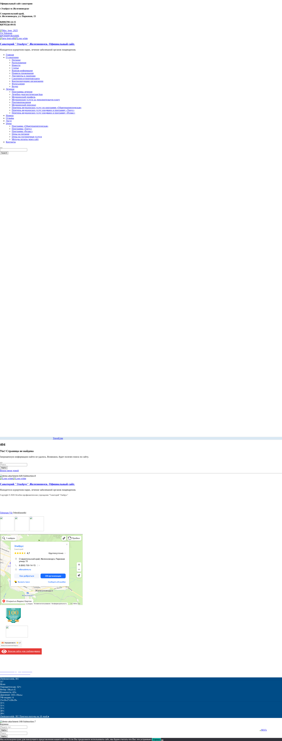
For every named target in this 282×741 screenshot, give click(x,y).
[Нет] (162, 740)
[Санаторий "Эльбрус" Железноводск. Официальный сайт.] (7, 38)
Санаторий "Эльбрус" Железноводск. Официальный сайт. (37, 44)
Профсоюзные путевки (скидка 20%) (18, 668)
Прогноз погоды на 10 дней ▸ (24, 716)
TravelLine (58, 438)
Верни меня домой (9, 470)
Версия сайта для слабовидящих (23, 651)
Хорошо (156, 739)
